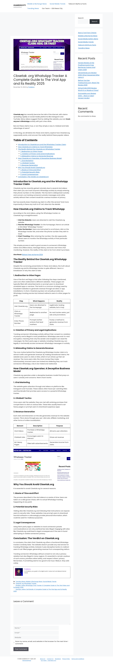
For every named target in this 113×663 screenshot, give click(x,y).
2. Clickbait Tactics (27, 163)
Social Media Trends (57, 4)
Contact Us (50, 659)
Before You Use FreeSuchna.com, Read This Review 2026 (88, 82)
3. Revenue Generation (29, 165)
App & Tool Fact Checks (87, 33)
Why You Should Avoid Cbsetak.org (31, 167)
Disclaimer (58, 659)
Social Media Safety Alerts (88, 39)
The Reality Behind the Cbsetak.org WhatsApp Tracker (39, 149)
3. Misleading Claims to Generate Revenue (36, 156)
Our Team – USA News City (52, 8)
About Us (42, 659)
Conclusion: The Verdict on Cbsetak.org (33, 177)
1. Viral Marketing (26, 161)
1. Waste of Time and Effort (30, 170)
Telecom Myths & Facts (77, 4)
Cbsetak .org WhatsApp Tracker (26, 583)
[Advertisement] (41, 24)
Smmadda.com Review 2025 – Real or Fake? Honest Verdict (87, 95)
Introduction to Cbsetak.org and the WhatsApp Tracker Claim (42, 144)
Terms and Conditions (77, 659)
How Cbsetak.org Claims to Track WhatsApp (35, 147)
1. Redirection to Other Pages (31, 151)
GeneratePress (26, 660)
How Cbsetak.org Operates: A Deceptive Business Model (40, 158)
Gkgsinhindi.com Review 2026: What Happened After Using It (89, 75)
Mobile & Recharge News (37, 4)
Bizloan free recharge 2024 (32, 254)
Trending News (33, 8)
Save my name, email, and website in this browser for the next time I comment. (41, 642)
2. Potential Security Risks (30, 172)
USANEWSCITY (19, 5)
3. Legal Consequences (29, 174)
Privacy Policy (66, 659)
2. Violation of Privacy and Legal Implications (37, 154)
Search (81, 18)
